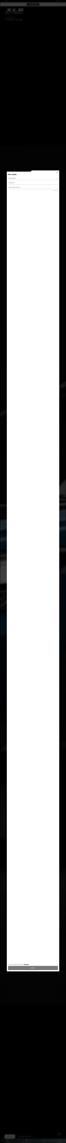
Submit (33, 968)
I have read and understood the (19, 964)
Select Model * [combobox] (12, 178)
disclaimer (26, 964)
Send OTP (55, 190)
